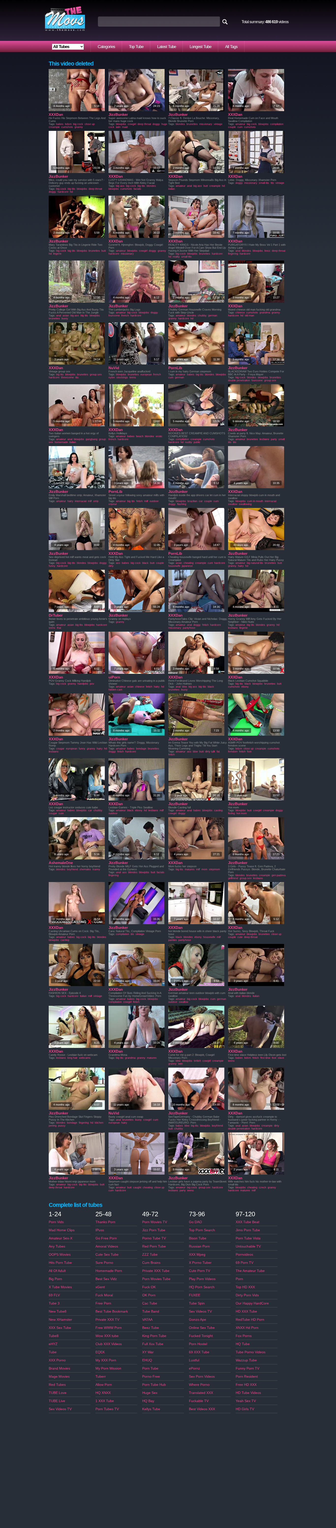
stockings (122, 377)
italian (171, 188)
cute (61, 813)
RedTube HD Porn (250, 1319)
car (201, 501)
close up (90, 123)
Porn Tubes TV (107, 1409)
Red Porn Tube (154, 1246)
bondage (141, 748)
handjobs (82, 683)
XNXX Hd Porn (247, 1328)
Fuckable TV (199, 1401)
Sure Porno (104, 1263)
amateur (240, 123)
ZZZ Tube (150, 1254)
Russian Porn (199, 1246)
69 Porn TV (244, 1263)
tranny (96, 869)
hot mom (241, 813)
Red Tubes (57, 1385)
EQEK (100, 1352)
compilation (276, 123)
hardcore (63, 191)
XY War (148, 1352)
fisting (231, 813)
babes (59, 123)
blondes (180, 123)
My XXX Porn (105, 1360)
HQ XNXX (103, 1393)
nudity (188, 442)
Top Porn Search (202, 1230)
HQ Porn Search (201, 1287)
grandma (265, 312)
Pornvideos (244, 1254)
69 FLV (54, 1295)
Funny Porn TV (247, 1368)
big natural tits (255, 562)
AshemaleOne (61, 863)
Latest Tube (166, 46)
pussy (61, 1125)
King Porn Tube (154, 1336)
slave (281, 1057)
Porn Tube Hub (154, 1385)
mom (204, 869)
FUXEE (194, 1295)
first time (265, 1057)
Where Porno (199, 1385)
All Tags (231, 46)
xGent (100, 1287)
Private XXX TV (107, 1319)
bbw (184, 686)
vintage (218, 123)
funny (52, 565)
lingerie (57, 253)
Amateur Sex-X (60, 1238)
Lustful (194, 1360)
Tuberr (100, 1376)
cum (240, 126)
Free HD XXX (246, 1385)
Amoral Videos (106, 1246)
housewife (174, 565)
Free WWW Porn (108, 1328)
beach (139, 436)
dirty (111, 565)
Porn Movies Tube (156, 1279)
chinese (240, 312)
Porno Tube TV (154, 1238)
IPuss (99, 1230)
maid (125, 126)
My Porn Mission (108, 1368)
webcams (85, 1057)
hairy (70, 501)
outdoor (154, 501)
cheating (188, 562)
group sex (96, 374)
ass (118, 562)
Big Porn (55, 1279)
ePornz (194, 1368)
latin (118, 126)
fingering (233, 253)
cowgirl (132, 123)
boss (267, 250)
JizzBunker (118, 114)
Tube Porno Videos (250, 1352)
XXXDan (56, 114)
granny (79, 126)
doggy (156, 123)
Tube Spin (197, 1303)
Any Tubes (57, 1246)
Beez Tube (150, 1328)
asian (65, 315)
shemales (85, 869)
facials (137, 188)
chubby (202, 315)
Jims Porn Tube (248, 1230)
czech (262, 1187)
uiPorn (114, 677)
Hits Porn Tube (60, 1263)
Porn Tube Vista (248, 1238)
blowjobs (121, 123)
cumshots (67, 126)
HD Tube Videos (248, 1393)
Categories (106, 46)
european (146, 374)
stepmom (214, 869)
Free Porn (103, 1303)
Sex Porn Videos (202, 1376)
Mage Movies (59, 1376)
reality (176, 256)
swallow (232, 504)
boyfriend (72, 869)
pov (92, 683)
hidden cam (115, 689)
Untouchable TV (248, 1246)
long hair (72, 1057)
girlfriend (233, 878)
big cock (78, 123)
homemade (61, 442)
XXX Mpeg (197, 1254)
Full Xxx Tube (152, 1344)
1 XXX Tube (104, 1401)
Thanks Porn (105, 1222)
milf (90, 501)
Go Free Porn (106, 1238)
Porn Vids (56, 1222)
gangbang (91, 439)
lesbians (264, 439)
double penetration (239, 380)
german (212, 315)
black (145, 562)
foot (249, 751)
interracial (80, 501)
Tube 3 (54, 1303)
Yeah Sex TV (246, 1401)
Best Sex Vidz (106, 1279)
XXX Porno (57, 1360)
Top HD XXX (245, 1287)
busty (64, 318)
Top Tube (136, 46)
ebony (245, 686)
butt (205, 185)
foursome (114, 315)
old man (249, 315)
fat (218, 751)
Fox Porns (244, 1336)
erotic (159, 436)
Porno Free (151, 1376)
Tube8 (54, 1336)
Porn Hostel (198, 1344)
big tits (71, 188)
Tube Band (150, 1311)
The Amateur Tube (250, 1271)
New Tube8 (57, 1311)
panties (172, 939)
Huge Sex (149, 1393)
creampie (54, 126)
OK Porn (148, 1295)
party (274, 439)
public (197, 442)
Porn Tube (150, 1368)
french (125, 315)
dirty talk (210, 751)
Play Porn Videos (202, 1279)
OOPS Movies (60, 1254)
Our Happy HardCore (252, 1303)
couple (232, 126)
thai (59, 627)
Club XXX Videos (108, 1344)
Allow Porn (103, 1385)
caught (137, 1187)
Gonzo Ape (197, 1319)
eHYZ (53, 1344)
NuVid (113, 368)
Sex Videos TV (60, 1409)
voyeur (112, 504)
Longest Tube (200, 46)
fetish (139, 501)
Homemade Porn (108, 1271)
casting (218, 810)
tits (272, 182)
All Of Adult (57, 1271)
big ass (120, 185)
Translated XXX (201, 1393)
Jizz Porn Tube (153, 1230)
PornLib (175, 368)
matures (190, 869)
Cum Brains (151, 1263)
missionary (205, 123)
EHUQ (147, 1360)
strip (95, 501)
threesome (67, 377)
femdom (233, 751)
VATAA (147, 1319)
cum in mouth (255, 501)
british (197, 1060)
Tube (53, 1352)
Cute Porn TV (199, 1271)
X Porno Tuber (200, 1263)
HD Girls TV (245, 1409)
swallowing (245, 504)
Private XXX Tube (155, 1271)
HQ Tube (243, 1344)
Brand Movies (59, 1368)
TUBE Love (57, 1393)
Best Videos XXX (202, 1409)
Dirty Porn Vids (247, 1295)
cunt (210, 562)
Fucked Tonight (201, 1336)
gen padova (279, 875)
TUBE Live (57, 1401)
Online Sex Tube (202, 1328)
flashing (181, 504)
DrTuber (56, 615)
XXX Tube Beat (247, 1222)
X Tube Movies (60, 1287)
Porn (239, 1279)
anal (189, 185)
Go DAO (195, 1222)
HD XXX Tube (246, 1311)
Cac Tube (149, 1303)
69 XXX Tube (199, 1352)
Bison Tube (197, 1238)
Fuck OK (149, 1287)
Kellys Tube (151, 1409)
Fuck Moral (104, 1295)
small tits (264, 182)
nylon (111, 377)
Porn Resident (247, 1376)
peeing (53, 1125)
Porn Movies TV (154, 1222)
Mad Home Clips (62, 1230)
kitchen (99, 1122)
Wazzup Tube (246, 1360)
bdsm (68, 123)
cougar (60, 748)
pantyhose (189, 627)
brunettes (192, 123)
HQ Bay (148, 1401)
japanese (187, 565)
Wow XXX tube (107, 1336)
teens (132, 377)
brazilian (192, 501)
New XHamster (60, 1319)
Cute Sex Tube (107, 1254)
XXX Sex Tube (60, 1328)
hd (71, 191)
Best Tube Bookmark (111, 1311)
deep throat (144, 123)
